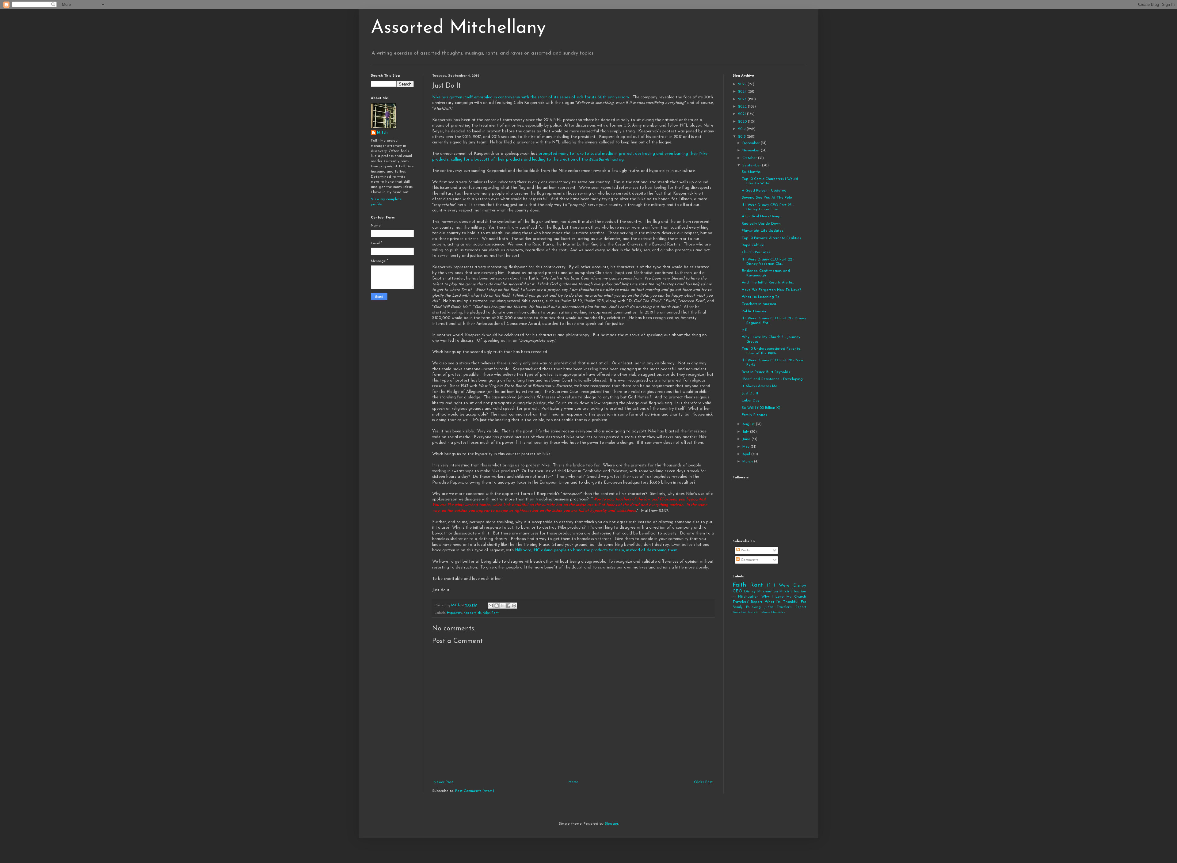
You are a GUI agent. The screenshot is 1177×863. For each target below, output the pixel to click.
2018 (742, 137)
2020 (743, 122)
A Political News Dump (761, 216)
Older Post (703, 782)
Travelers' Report (747, 602)
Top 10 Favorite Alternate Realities (771, 238)
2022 (743, 106)
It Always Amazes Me (759, 386)
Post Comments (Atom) (474, 791)
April (746, 454)
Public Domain (754, 311)
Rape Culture (753, 245)
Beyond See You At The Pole (767, 198)
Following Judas (759, 607)
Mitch (382, 133)
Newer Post (443, 782)
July (746, 432)
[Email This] (491, 606)
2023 (743, 99)
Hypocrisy (454, 613)
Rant (495, 613)
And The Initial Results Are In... (768, 282)
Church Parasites (756, 252)
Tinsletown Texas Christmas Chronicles (759, 612)
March (748, 461)
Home (573, 782)
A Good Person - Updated (764, 190)
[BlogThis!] (496, 606)
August (749, 424)
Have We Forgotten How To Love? (771, 290)
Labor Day (751, 400)
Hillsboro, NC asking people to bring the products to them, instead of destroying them (596, 550)
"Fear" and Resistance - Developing (772, 379)
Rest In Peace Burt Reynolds (766, 372)
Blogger (611, 824)
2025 (743, 84)
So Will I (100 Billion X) (761, 408)
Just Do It (750, 393)
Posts (745, 550)
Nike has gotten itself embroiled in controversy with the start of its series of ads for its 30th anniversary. (531, 97)
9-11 (744, 330)
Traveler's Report (791, 607)
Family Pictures (754, 415)
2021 (742, 114)
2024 (743, 91)
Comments (749, 560)
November (751, 150)
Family (737, 607)
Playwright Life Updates (762, 231)
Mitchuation (767, 591)
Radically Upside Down (761, 224)
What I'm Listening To (760, 297)
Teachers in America (759, 304)
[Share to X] (502, 606)
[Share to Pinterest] (514, 606)
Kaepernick (472, 613)
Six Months (751, 172)
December (751, 143)
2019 (742, 129)
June (747, 439)
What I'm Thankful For (785, 602)
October (750, 158)
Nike (486, 613)
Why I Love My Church (783, 597)
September (752, 165)
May (746, 447)
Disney (750, 591)
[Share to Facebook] (508, 606)
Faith (739, 585)
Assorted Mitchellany (458, 28)
